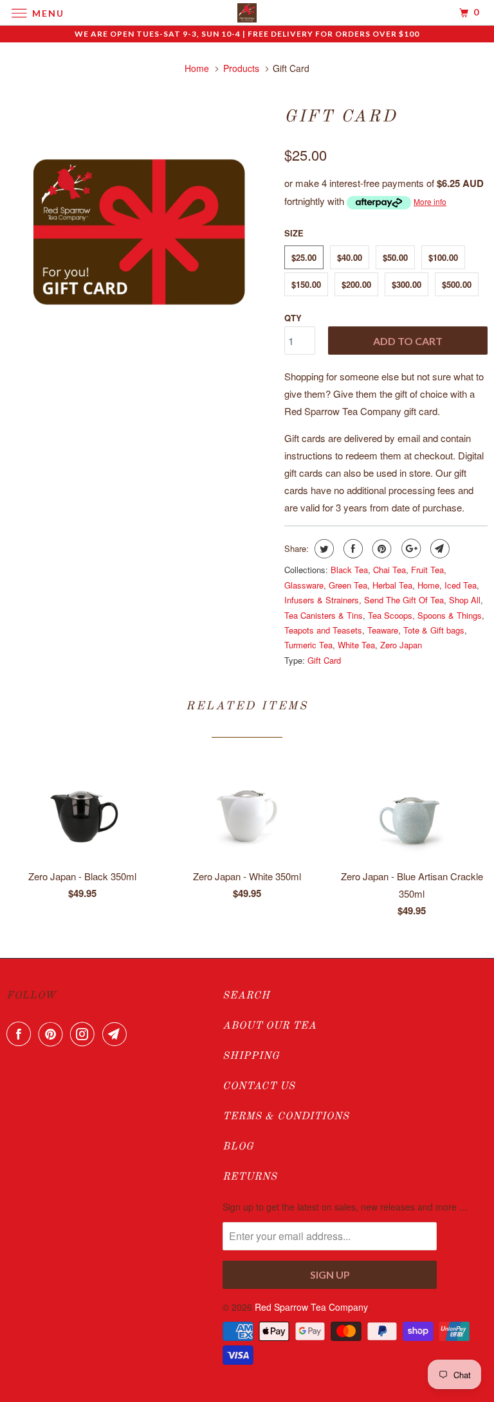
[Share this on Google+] (409, 548)
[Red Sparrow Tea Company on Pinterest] (53, 1034)
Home (428, 585)
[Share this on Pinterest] (380, 548)
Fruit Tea (427, 569)
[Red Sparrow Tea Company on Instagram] (85, 1034)
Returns (250, 1177)
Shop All (464, 600)
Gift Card (324, 660)
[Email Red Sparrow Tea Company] (117, 1034)
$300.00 (406, 284)
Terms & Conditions (286, 1117)
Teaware (382, 630)
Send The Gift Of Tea (404, 600)
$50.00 (395, 257)
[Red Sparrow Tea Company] (247, 12)
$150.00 (306, 284)
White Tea (356, 645)
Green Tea (348, 585)
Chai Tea (389, 569)
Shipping (251, 1056)
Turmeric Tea (308, 645)
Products (241, 68)
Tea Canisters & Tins (323, 615)
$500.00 (456, 284)
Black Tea (349, 569)
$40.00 (349, 257)
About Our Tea (269, 1026)
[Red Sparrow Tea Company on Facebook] (21, 1034)
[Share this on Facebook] (351, 548)
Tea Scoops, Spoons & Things (425, 615)
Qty (293, 318)
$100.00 (443, 257)
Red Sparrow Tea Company (311, 1306)
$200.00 (356, 284)
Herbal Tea (392, 585)
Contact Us (259, 1086)
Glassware (304, 585)
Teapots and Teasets (323, 630)
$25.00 (303, 257)
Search (246, 996)
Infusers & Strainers (321, 600)
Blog (238, 1147)
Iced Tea (460, 585)
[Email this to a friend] (438, 548)
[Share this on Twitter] (322, 548)
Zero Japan (401, 645)
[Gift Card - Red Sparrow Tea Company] (138, 232)
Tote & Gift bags (433, 630)
